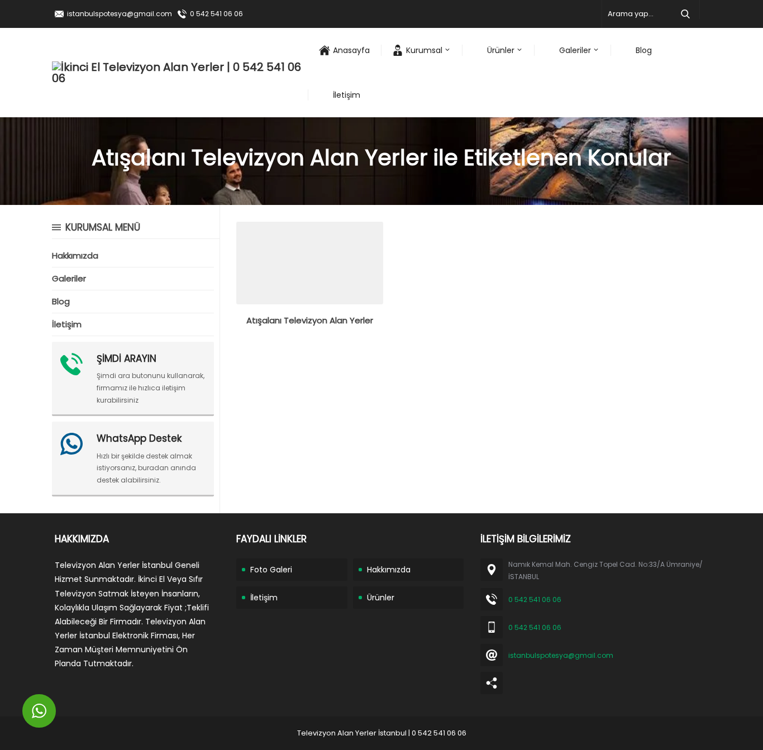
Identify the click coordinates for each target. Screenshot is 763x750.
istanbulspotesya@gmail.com (119, 13)
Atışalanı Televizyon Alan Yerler (309, 320)
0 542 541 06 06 (216, 13)
